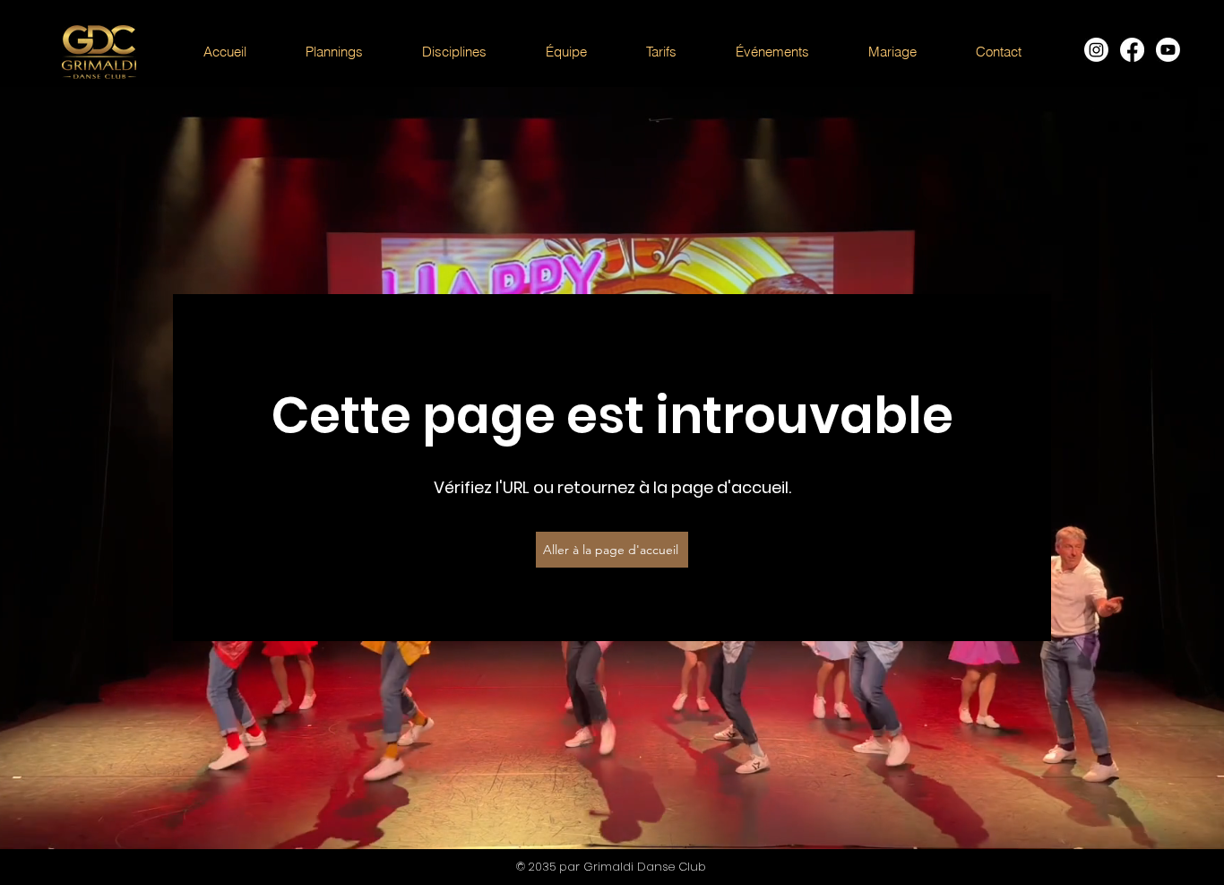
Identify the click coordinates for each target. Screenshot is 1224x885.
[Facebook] (1132, 50)
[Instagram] (1096, 50)
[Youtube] (1168, 50)
